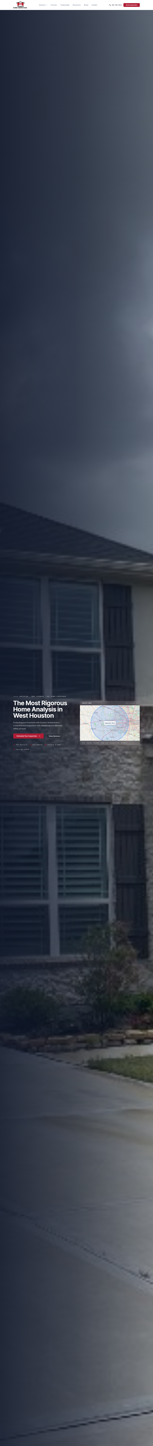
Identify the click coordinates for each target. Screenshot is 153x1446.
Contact (94, 5)
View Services (54, 736)
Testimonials (64, 5)
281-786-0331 (117, 5)
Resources (77, 5)
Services (42, 5)
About (86, 5)
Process (54, 5)
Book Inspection (131, 5)
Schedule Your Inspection (27, 736)
